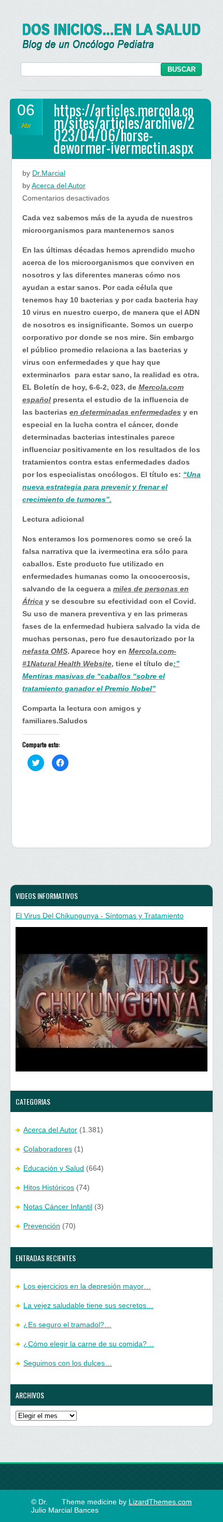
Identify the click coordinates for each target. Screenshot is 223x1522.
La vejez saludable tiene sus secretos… (88, 1305)
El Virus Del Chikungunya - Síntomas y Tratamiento (100, 915)
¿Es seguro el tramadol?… (67, 1324)
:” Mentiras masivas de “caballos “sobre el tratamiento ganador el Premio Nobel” (100, 676)
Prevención (41, 1226)
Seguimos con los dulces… (67, 1363)
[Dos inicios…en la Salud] (112, 48)
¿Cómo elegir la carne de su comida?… (88, 1344)
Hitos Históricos (48, 1187)
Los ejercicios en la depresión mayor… (87, 1286)
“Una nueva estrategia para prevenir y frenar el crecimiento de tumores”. (111, 487)
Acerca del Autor (59, 185)
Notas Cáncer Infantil (57, 1206)
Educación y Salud (53, 1168)
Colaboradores (47, 1149)
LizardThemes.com (160, 1502)
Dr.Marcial (48, 173)
